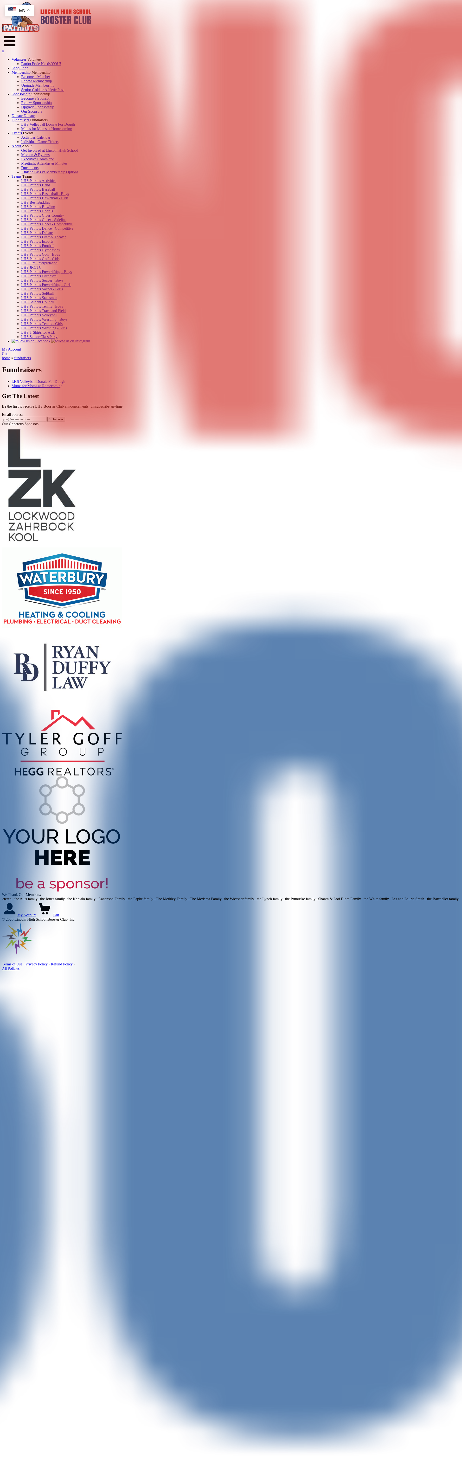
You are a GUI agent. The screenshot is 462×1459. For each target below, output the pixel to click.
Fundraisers (21, 120)
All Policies (10, 968)
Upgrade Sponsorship (37, 107)
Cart (5, 354)
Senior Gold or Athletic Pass (42, 90)
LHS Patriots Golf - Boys (40, 254)
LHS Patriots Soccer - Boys (42, 280)
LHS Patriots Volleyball (39, 315)
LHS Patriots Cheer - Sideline (43, 220)
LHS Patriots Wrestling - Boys (44, 319)
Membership (22, 72)
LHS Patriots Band (35, 185)
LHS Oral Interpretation (39, 263)
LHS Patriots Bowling (38, 207)
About (17, 146)
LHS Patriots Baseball (38, 189)
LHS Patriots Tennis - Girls (42, 324)
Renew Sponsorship (36, 103)
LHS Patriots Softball (37, 293)
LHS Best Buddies (35, 202)
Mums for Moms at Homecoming (46, 129)
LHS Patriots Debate (37, 233)
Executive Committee (37, 159)
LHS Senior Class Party (39, 337)
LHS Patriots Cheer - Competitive (47, 224)
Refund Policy (62, 964)
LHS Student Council (37, 302)
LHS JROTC (31, 267)
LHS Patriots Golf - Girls (40, 259)
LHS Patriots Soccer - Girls (42, 289)
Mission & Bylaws (35, 155)
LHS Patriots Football (37, 246)
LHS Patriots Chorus (37, 211)
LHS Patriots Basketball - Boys (45, 194)
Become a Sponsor (35, 98)
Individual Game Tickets (39, 142)
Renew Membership (36, 81)
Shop (16, 68)
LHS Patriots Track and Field (43, 311)
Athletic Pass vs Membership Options (49, 172)
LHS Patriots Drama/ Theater (43, 237)
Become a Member (35, 77)
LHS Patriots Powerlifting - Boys (46, 272)
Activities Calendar (35, 137)
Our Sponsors (31, 111)
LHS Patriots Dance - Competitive (47, 228)
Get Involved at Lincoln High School (49, 150)
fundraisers (22, 358)
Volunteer (19, 59)
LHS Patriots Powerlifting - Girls (46, 285)
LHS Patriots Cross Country (42, 215)
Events (17, 133)
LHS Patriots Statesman (39, 298)
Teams (17, 176)
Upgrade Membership (37, 85)
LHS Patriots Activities (38, 181)
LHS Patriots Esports (37, 241)
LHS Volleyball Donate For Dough (48, 124)
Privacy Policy (37, 964)
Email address (12, 414)
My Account (11, 349)
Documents (29, 168)
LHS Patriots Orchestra (39, 276)
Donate (18, 116)
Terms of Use (12, 964)
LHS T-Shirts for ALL (38, 332)
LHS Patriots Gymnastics (40, 250)
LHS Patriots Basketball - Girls (44, 198)
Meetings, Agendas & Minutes (44, 163)
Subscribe (56, 419)
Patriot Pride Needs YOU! (41, 64)
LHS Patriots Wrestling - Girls (44, 328)
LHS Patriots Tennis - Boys (42, 306)
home (6, 358)
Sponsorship (21, 94)
